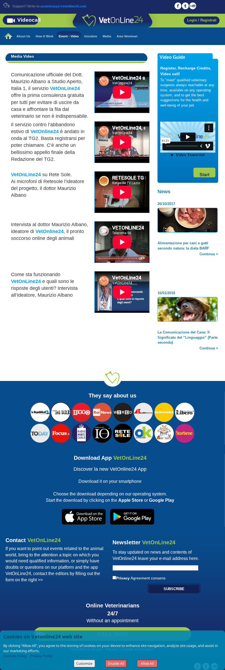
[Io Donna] (102, 432)
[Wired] (123, 411)
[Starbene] (185, 432)
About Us (23, 36)
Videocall (29, 20)
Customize (84, 663)
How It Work (44, 36)
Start (204, 174)
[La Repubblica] (40, 411)
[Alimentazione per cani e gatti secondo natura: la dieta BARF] (187, 221)
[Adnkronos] (143, 411)
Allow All (147, 663)
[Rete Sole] (123, 432)
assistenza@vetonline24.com (63, 6)
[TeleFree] (164, 432)
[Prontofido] (81, 432)
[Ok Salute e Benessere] (143, 432)
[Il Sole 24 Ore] (61, 411)
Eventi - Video (69, 36)
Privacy (123, 578)
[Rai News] (102, 411)
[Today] (40, 432)
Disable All (116, 663)
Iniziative (90, 36)
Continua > (208, 252)
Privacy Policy (41, 655)
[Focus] (61, 432)
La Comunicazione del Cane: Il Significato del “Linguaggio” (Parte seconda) (188, 335)
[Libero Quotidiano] (185, 411)
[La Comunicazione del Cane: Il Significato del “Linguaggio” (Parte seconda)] (187, 310)
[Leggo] (81, 411)
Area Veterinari (127, 36)
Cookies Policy (15, 655)
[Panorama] (164, 411)
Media (107, 36)
